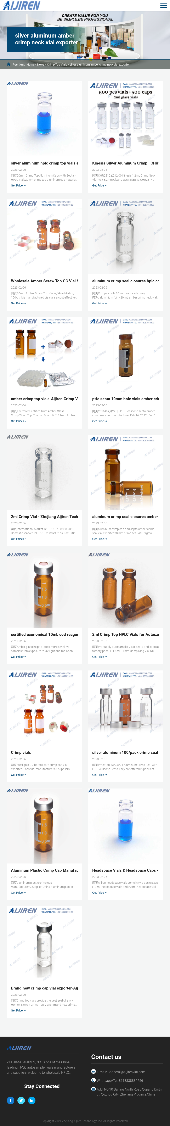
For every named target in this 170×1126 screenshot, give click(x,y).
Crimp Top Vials (57, 64)
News (40, 64)
